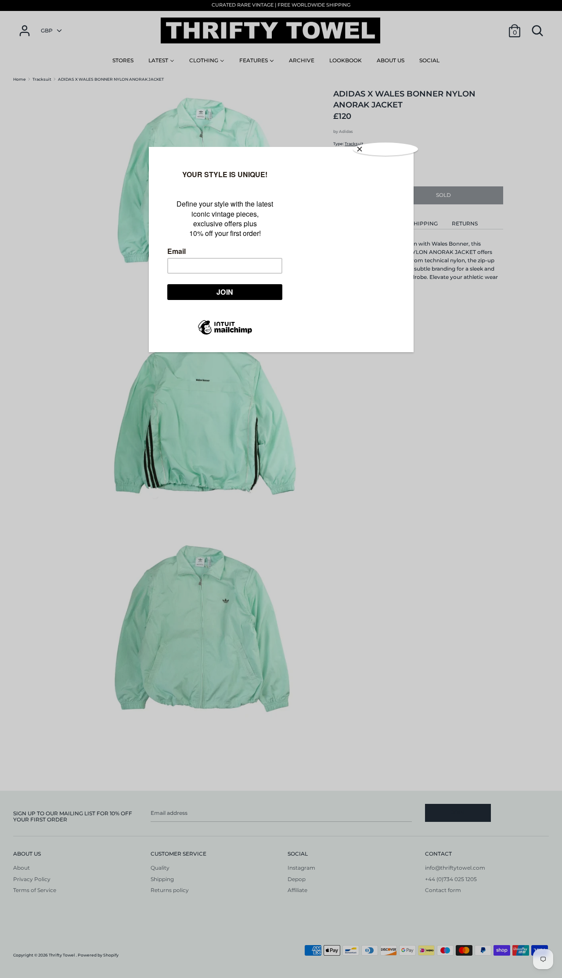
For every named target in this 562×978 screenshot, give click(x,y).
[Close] (385, 149)
